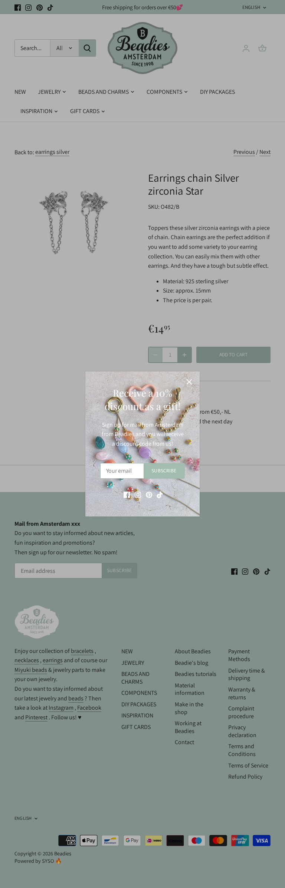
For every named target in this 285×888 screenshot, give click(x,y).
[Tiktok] (160, 495)
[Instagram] (138, 495)
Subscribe (163, 470)
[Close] (189, 382)
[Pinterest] (149, 495)
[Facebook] (127, 495)
